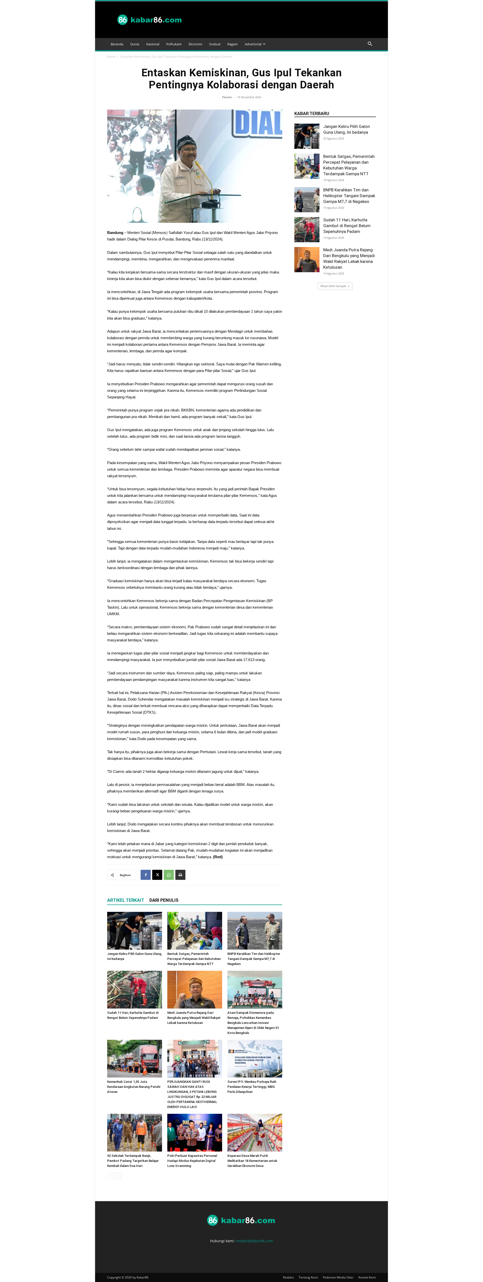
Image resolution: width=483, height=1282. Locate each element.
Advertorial (253, 44)
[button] (370, 44)
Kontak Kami (367, 1277)
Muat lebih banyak (333, 286)
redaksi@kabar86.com (254, 1240)
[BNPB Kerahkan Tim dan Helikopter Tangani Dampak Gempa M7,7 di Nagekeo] (254, 931)
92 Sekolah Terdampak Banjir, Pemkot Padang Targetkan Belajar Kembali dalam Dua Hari (133, 1161)
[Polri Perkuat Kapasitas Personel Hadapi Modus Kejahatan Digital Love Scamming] (194, 1133)
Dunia (134, 44)
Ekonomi (195, 44)
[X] (157, 875)
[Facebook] (146, 875)
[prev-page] (110, 1176)
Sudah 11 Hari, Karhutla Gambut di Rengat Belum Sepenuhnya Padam (347, 225)
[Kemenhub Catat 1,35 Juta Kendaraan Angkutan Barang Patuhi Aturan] (134, 1059)
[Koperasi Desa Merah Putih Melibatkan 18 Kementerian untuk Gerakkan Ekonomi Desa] (254, 1133)
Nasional (152, 44)
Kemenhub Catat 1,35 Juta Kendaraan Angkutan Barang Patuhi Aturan (133, 1087)
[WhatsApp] (169, 875)
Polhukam (174, 44)
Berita (111, 56)
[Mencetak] (180, 875)
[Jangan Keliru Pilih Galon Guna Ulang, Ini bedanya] (134, 931)
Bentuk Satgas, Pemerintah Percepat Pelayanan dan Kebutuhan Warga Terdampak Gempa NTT (194, 959)
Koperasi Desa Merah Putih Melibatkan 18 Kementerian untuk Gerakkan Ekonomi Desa (252, 1161)
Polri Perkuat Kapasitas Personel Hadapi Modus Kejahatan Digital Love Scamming (192, 1161)
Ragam (232, 44)
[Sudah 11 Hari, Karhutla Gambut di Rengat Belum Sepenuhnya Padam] (134, 990)
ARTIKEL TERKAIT (125, 900)
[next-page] (118, 1176)
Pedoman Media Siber (338, 1277)
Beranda (117, 44)
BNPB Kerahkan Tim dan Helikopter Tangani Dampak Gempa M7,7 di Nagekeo (253, 959)
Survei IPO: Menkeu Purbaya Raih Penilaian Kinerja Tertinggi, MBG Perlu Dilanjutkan (251, 1087)
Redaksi (288, 1277)
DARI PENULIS (163, 900)
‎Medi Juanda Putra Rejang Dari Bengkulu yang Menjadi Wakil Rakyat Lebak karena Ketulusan (194, 1018)
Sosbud (214, 44)
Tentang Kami (308, 1277)
